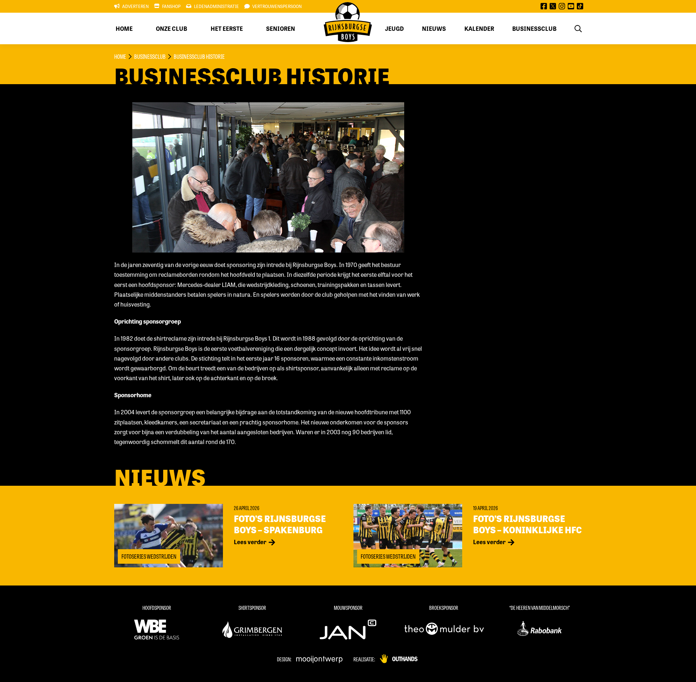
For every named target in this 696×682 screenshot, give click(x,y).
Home (124, 28)
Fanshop (171, 6)
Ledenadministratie (216, 6)
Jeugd (394, 28)
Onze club (171, 28)
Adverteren (135, 6)
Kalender (479, 28)
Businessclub (534, 28)
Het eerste (227, 28)
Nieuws (434, 28)
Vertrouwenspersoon (277, 6)
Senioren (280, 28)
